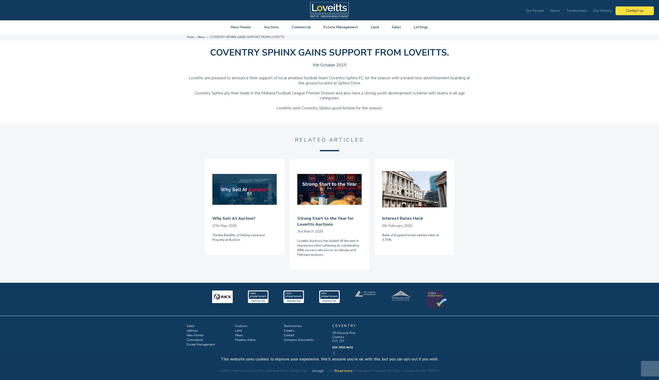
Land (375, 27)
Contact (289, 335)
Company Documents (299, 340)
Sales (396, 27)
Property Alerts (245, 340)
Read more (343, 370)
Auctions (271, 27)
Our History (602, 10)
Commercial (301, 27)
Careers (289, 331)
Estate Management (341, 27)
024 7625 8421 (342, 347)
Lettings (421, 27)
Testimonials (576, 10)
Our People (535, 10)
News (555, 10)
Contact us (635, 10)
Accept (317, 370)
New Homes (241, 27)
